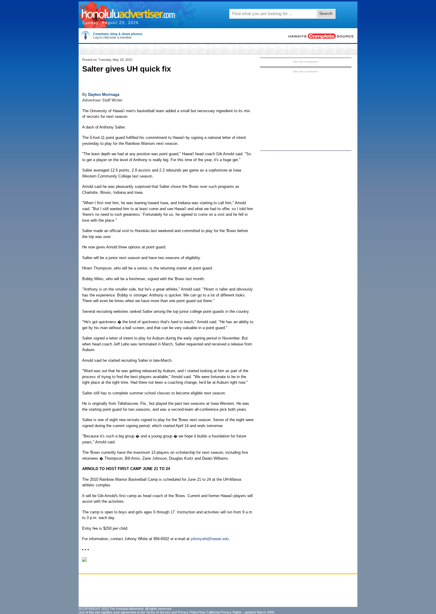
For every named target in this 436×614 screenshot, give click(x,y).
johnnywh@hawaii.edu (210, 539)
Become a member (118, 37)
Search (325, 13)
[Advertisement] (305, 110)
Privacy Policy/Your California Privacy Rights (210, 612)
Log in (97, 37)
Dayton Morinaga (103, 94)
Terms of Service (158, 612)
